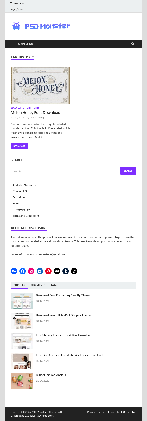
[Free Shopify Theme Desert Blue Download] (22, 335)
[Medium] (57, 271)
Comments (38, 285)
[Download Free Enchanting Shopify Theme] (22, 295)
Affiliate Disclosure (24, 185)
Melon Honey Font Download (35, 112)
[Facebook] (22, 271)
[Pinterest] (48, 271)
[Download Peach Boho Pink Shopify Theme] (22, 315)
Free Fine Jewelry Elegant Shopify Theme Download (69, 354)
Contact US (20, 191)
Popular (19, 285)
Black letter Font (21, 108)
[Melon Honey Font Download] (40, 85)
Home (16, 203)
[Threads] (74, 271)
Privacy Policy (21, 209)
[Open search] (132, 44)
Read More (18, 145)
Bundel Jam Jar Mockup (51, 374)
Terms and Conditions (26, 215)
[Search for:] (73, 171)
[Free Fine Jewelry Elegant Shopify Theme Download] (22, 355)
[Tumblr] (65, 271)
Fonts (36, 108)
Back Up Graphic (126, 411)
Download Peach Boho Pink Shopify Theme (63, 315)
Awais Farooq (37, 117)
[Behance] (14, 271)
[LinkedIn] (40, 271)
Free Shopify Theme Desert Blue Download (63, 335)
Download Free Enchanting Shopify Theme (63, 295)
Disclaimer (19, 197)
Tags (54, 285)
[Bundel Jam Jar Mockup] (22, 375)
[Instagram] (31, 271)
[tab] (19, 285)
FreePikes (106, 411)
